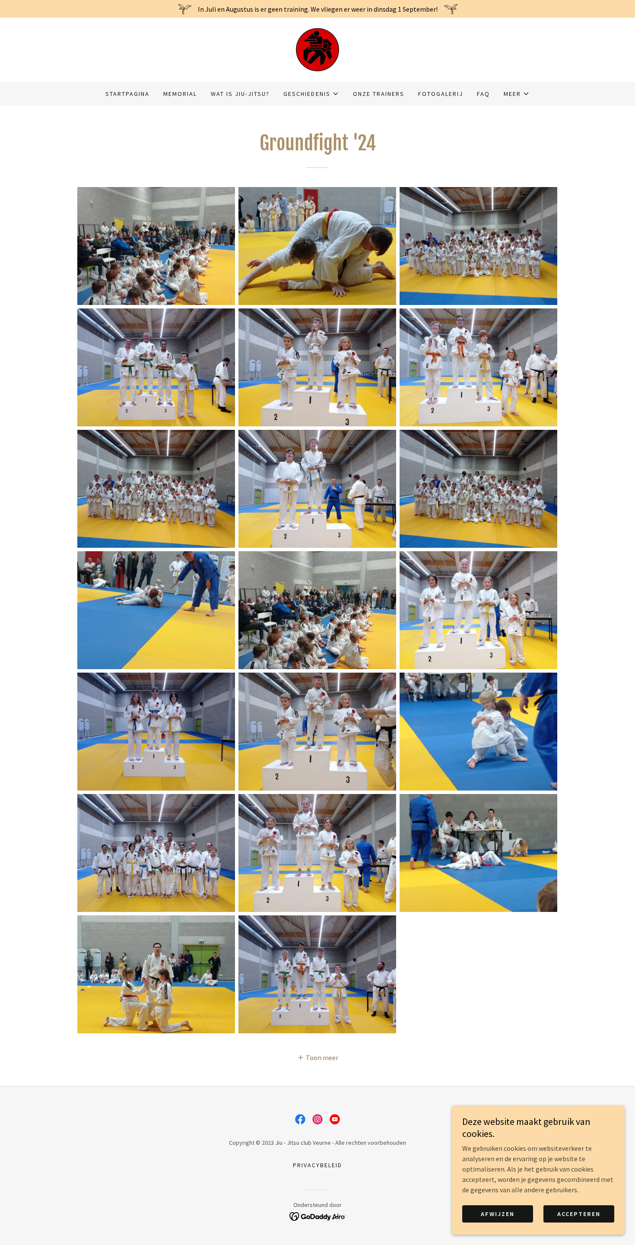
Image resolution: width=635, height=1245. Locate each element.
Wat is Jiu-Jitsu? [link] (240, 94)
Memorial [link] (180, 94)
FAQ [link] (483, 94)
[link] (317, 48)
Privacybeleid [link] (317, 1165)
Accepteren (578, 1214)
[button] (311, 94)
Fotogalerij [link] (440, 94)
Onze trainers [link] (378, 94)
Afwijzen (497, 1214)
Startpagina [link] (127, 94)
